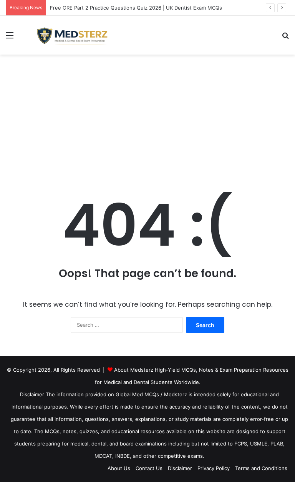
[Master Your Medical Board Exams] (77, 35)
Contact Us (149, 468)
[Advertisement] (147, 120)
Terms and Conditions (261, 468)
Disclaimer (180, 468)
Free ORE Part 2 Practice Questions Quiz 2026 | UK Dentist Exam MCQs (136, 8)
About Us (119, 468)
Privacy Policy (213, 468)
